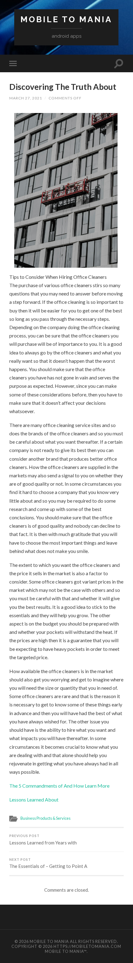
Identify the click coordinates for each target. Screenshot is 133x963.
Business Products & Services (45, 818)
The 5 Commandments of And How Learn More (59, 786)
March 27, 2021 (25, 98)
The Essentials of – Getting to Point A (48, 863)
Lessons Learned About (33, 799)
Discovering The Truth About (62, 87)
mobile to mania (66, 19)
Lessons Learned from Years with (43, 839)
